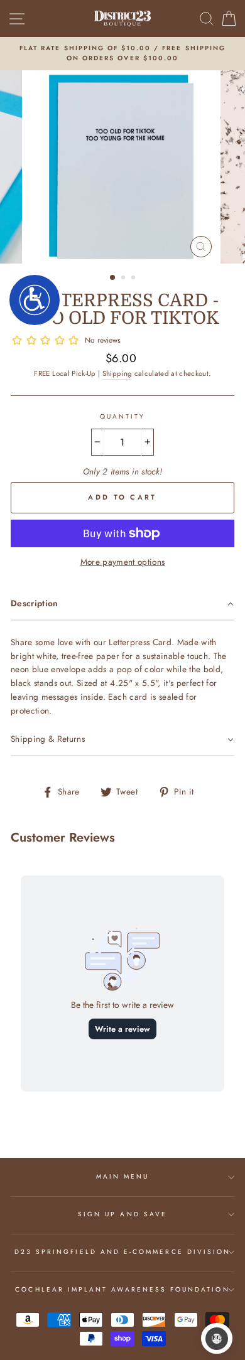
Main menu (123, 1176)
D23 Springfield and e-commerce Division (122, 1251)
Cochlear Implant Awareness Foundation (122, 1289)
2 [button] (124, 279)
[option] (122, 53)
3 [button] (134, 279)
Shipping (117, 373)
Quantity (122, 416)
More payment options (122, 561)
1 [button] (113, 278)
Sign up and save (122, 1214)
